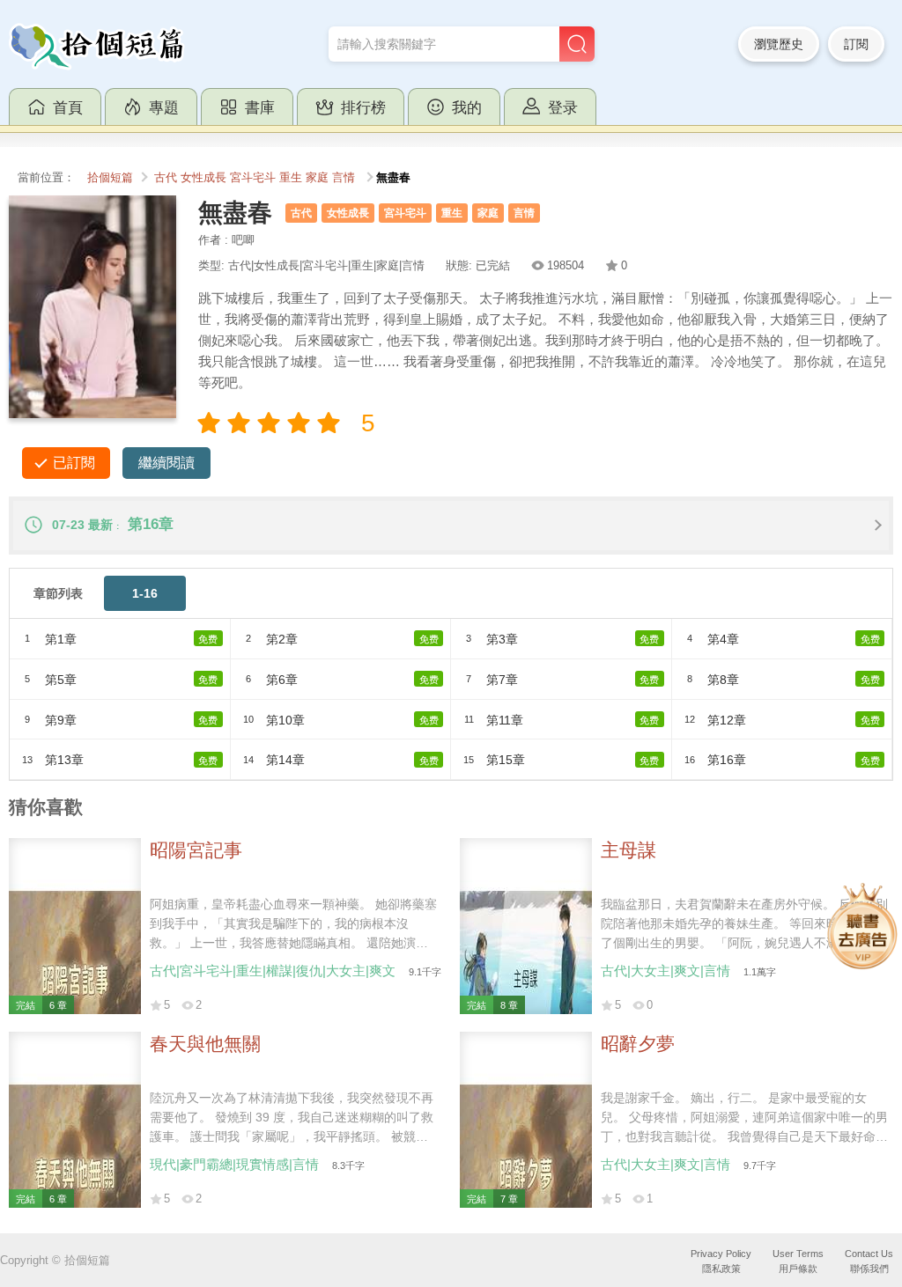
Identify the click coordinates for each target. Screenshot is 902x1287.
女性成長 (203, 178)
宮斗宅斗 (253, 178)
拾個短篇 (110, 178)
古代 (165, 178)
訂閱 (856, 44)
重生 (290, 178)
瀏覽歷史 (778, 44)
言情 (343, 178)
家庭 (317, 178)
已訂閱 (74, 462)
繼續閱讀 (166, 462)
